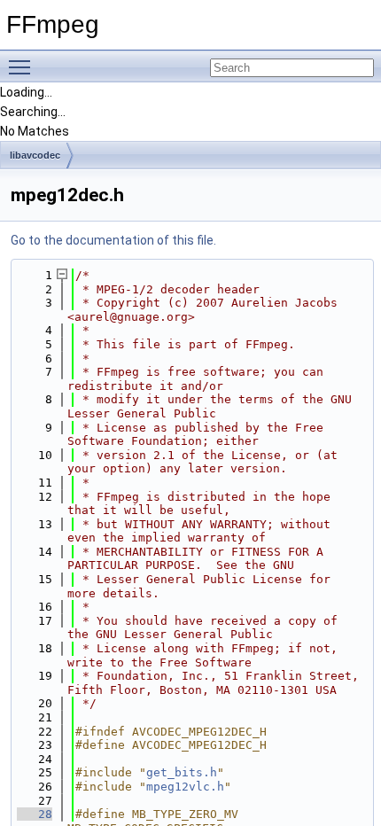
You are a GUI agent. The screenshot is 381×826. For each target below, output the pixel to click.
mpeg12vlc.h (185, 786)
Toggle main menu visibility (23, 66)
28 (34, 814)
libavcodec (35, 155)
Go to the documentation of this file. (113, 240)
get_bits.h (181, 772)
